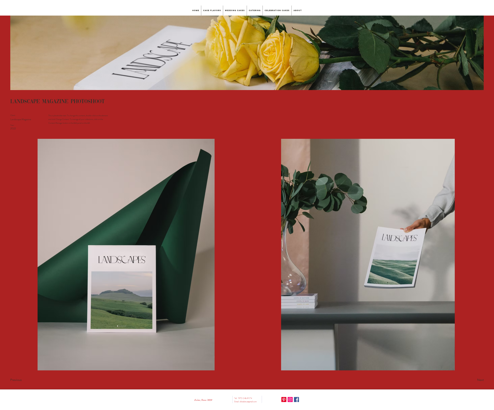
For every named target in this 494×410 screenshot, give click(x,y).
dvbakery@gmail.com (248, 401)
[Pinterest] (283, 399)
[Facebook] (296, 399)
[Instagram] (290, 399)
